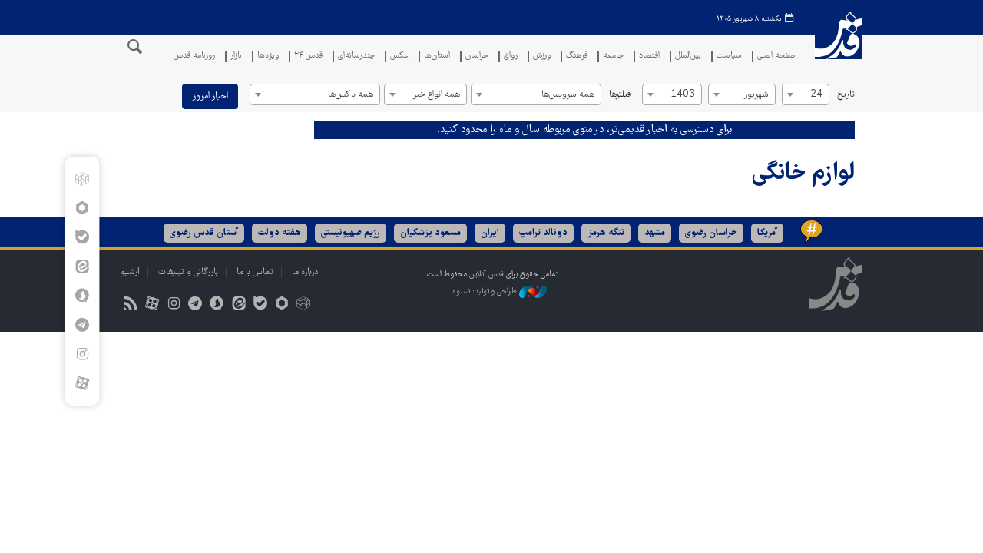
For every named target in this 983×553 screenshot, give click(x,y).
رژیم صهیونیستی (350, 233)
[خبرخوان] (130, 305)
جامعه (613, 56)
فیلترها (620, 94)
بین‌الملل (688, 56)
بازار (236, 56)
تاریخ (846, 94)
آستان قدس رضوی (204, 233)
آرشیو (130, 272)
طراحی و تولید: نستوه (485, 291)
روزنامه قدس (194, 56)
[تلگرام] (81, 325)
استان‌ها (437, 56)
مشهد (654, 233)
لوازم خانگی (803, 174)
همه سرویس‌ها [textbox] (567, 94)
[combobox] (805, 94)
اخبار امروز (210, 96)
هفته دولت (279, 233)
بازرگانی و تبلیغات (188, 272)
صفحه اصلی (776, 56)
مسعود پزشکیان (430, 233)
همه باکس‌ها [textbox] (350, 94)
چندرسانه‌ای (356, 56)
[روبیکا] (81, 179)
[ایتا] (81, 266)
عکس (399, 56)
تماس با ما (255, 272)
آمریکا (767, 233)
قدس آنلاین (838, 45)
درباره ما (305, 272)
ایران (490, 233)
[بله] (81, 237)
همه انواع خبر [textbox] (436, 94)
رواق (511, 56)
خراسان (476, 56)
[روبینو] (81, 208)
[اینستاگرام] (81, 354)
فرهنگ (576, 56)
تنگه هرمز (605, 233)
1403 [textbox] (682, 94)
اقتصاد (649, 56)
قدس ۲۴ (308, 56)
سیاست (729, 56)
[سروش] (81, 296)
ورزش (542, 56)
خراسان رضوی (711, 233)
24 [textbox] (816, 94)
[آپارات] (81, 383)
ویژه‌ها (268, 56)
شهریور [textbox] (756, 94)
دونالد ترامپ (543, 233)
